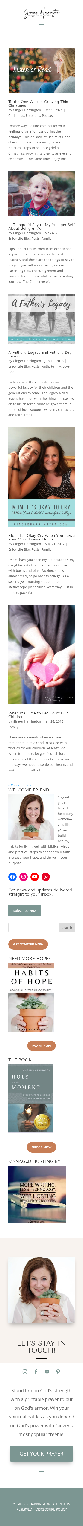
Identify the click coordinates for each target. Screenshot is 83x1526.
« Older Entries (19, 785)
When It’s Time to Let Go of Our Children (38, 715)
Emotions (33, 115)
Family (46, 238)
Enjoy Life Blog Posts (24, 238)
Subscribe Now (24, 910)
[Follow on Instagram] (25, 1371)
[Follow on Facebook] (36, 1371)
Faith (45, 366)
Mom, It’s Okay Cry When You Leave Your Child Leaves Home (41, 537)
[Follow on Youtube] (47, 1371)
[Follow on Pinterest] (58, 1371)
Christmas (16, 115)
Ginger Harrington (27, 110)
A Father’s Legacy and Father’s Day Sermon (39, 354)
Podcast (48, 115)
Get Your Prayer (41, 1453)
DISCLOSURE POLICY (51, 1509)
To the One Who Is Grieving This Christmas (38, 103)
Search (67, 927)
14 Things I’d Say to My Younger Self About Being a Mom (41, 226)
